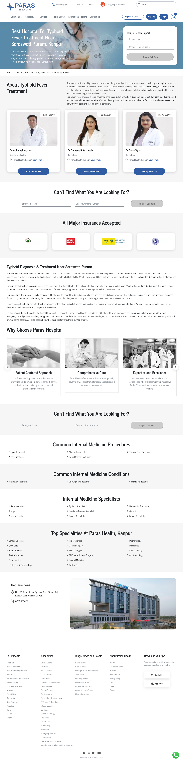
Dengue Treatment (17, 452)
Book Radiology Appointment (17, 670)
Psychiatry (45, 717)
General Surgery (76, 545)
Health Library (59, 16)
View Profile (38, 159)
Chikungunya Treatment (79, 481)
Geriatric (133, 511)
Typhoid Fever (44, 72)
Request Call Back (150, 57)
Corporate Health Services (84, 690)
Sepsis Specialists (137, 516)
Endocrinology (135, 550)
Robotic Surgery (12, 682)
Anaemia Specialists (17, 516)
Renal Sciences (75, 540)
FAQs (112, 682)
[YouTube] (99, 753)
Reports (151, 16)
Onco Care (13, 545)
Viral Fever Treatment (18, 481)
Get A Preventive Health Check (18, 678)
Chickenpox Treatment (139, 481)
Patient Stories (12, 694)
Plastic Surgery (75, 550)
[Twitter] (89, 753)
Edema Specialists (77, 516)
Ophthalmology (136, 555)
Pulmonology (135, 540)
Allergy (12, 511)
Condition (10, 713)
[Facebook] (84, 753)
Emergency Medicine (48, 733)
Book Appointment (33, 171)
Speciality (29, 16)
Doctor (9, 709)
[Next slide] (175, 367)
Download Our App (154, 656)
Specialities (47, 656)
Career (90, 4)
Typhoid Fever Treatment (140, 452)
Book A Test (11, 674)
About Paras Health (120, 656)
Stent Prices (79, 674)
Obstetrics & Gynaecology (20, 565)
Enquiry (112, 690)
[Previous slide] (7, 367)
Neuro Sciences (15, 550)
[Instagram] (93, 753)
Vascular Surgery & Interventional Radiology (57, 745)
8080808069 (61, 4)
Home (9, 72)
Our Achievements (116, 666)
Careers (112, 686)
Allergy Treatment (16, 456)
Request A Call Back (133, 16)
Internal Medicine (76, 560)
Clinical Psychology (48, 713)
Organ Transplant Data (83, 686)
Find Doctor (11, 662)
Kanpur (18, 72)
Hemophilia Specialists (139, 506)
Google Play (159, 674)
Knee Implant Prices (82, 678)
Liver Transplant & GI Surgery (51, 741)
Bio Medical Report (82, 682)
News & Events (80, 666)
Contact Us (95, 16)
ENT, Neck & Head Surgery (81, 555)
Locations (15, 16)
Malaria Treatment (77, 452)
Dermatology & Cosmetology (51, 697)
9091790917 (121, 4)
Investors (113, 670)
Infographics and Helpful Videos (86, 670)
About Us (79, 4)
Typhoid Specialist (77, 506)
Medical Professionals (83, 694)
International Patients (77, 16)
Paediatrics (134, 545)
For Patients (13, 656)
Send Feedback (12, 701)
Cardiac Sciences (16, 540)
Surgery (9, 717)
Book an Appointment (14, 666)
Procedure (29, 72)
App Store (159, 683)
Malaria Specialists (17, 506)
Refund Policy (115, 674)
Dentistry (44, 709)
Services (43, 16)
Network (10, 690)
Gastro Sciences (16, 555)
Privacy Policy (115, 678)
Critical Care (74, 565)
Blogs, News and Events (88, 656)
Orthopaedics (15, 560)
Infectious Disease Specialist (81, 511)
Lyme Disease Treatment (80, 456)
